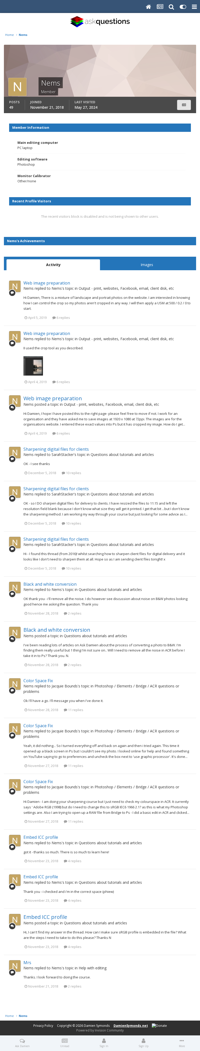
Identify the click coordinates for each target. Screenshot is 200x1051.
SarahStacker (63, 454)
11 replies (75, 709)
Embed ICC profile (40, 837)
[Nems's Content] (184, 105)
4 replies (74, 861)
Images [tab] (147, 264)
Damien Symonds (97, 1025)
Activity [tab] (53, 264)
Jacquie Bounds (65, 686)
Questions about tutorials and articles (122, 454)
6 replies (63, 317)
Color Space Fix (38, 681)
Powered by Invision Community (100, 1030)
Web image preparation (46, 283)
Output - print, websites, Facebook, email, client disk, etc (126, 288)
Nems (28, 288)
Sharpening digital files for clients (56, 449)
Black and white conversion (50, 584)
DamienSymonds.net (131, 1025)
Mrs (27, 962)
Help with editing (93, 967)
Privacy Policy (43, 1025)
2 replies (74, 613)
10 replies (73, 472)
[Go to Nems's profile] (15, 286)
